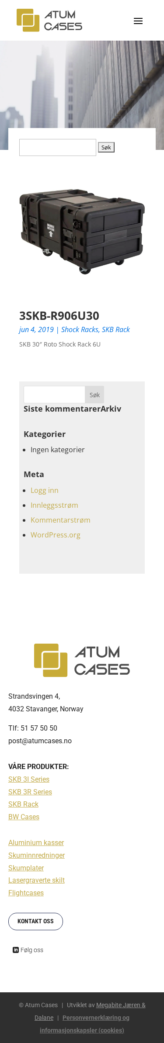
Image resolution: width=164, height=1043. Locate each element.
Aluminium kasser (36, 843)
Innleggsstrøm (54, 505)
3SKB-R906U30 (59, 315)
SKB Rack (116, 329)
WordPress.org (55, 535)
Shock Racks (79, 329)
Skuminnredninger (36, 855)
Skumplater (26, 868)
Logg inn (45, 490)
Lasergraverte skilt (36, 880)
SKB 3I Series (28, 779)
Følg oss (32, 949)
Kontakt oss (35, 921)
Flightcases (26, 893)
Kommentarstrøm (61, 520)
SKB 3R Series (30, 792)
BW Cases (23, 817)
